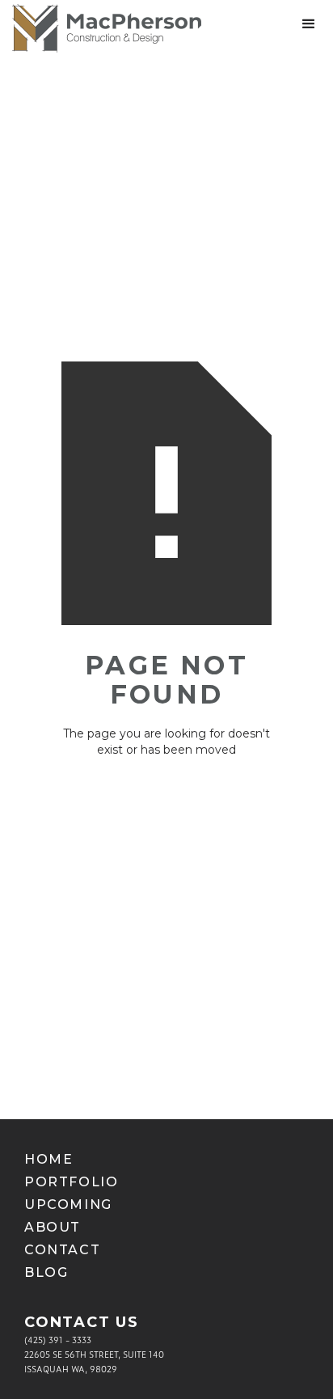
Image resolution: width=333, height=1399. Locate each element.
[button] (309, 24)
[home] (100, 28)
